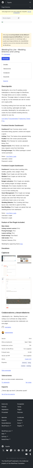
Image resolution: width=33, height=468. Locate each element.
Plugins (19, 409)
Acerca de (5, 404)
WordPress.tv (6, 426)
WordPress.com (7, 431)
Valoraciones (7, 68)
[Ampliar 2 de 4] (29, 257)
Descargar (6, 58)
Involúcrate (20, 417)
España (7, 446)
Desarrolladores (6, 423)
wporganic (7, 54)
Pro (3, 121)
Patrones (20, 412)
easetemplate (9, 332)
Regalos (20, 426)
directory (24, 362)
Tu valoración (6, 382)
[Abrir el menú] (30, 2)
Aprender (4, 417)
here (21, 244)
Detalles (5, 64)
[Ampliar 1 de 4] (13, 257)
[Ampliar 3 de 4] (13, 266)
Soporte (5, 81)
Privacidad (5, 412)
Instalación (6, 73)
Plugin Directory (6, 7)
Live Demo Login (11, 156)
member (23, 365)
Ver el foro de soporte (8, 394)
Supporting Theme (24, 118)
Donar (20, 423)
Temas (19, 407)
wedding (29, 365)
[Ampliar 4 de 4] (29, 279)
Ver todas (28, 382)
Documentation (13, 118)
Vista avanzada (6, 370)
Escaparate (20, 404)
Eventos (19, 420)
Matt (4, 434)
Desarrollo (6, 77)
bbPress (5, 436)
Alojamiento (5, 409)
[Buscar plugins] (18, 18)
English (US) (28, 359)
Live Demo (5, 118)
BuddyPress (6, 439)
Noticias (4, 407)
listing (29, 362)
